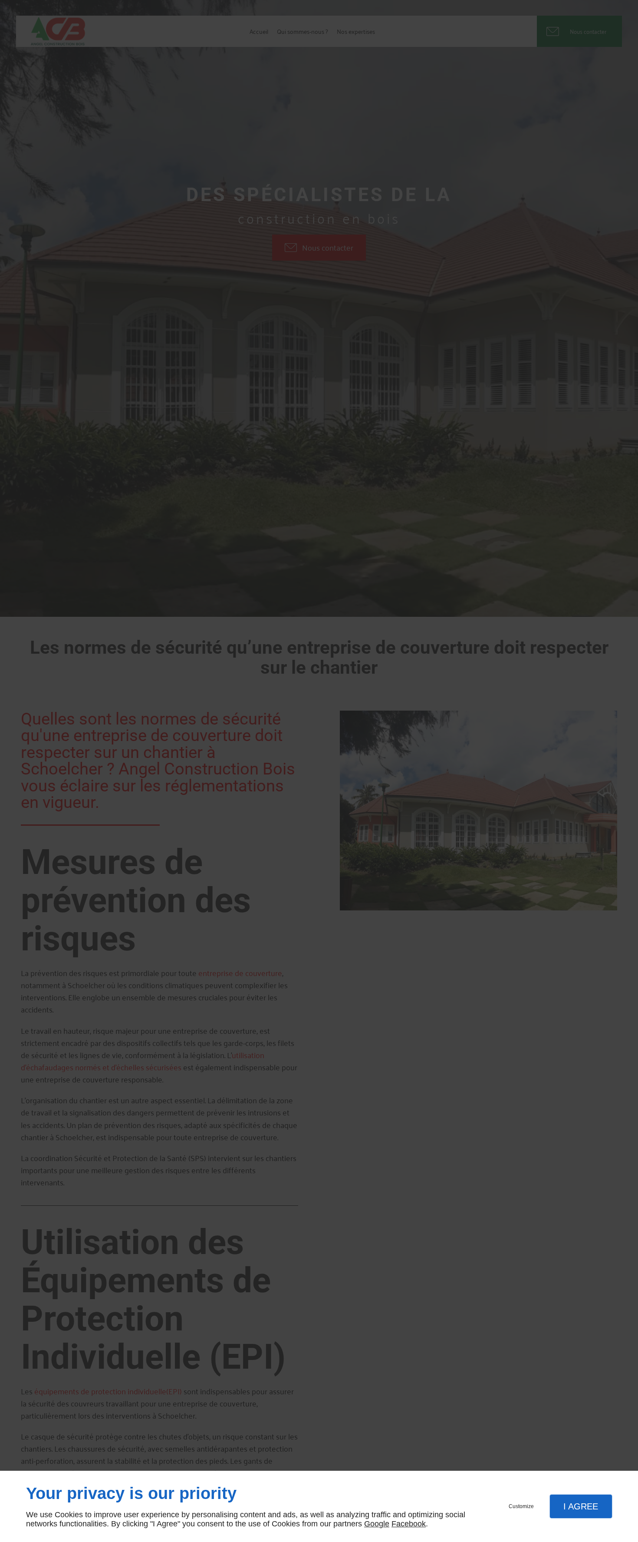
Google (376, 1523)
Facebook (408, 1523)
